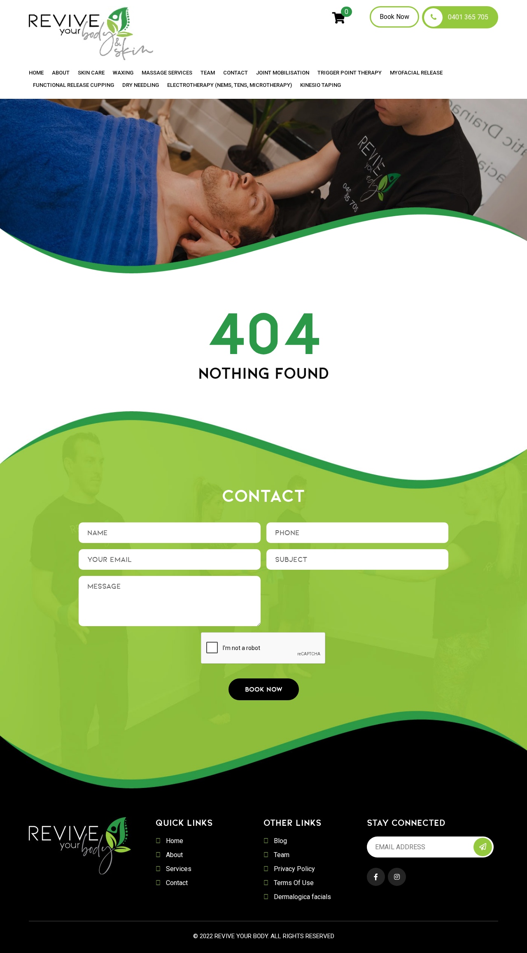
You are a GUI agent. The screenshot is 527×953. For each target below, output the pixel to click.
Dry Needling (140, 85)
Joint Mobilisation (282, 73)
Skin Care (91, 73)
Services (178, 869)
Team (208, 73)
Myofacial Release (416, 73)
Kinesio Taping (320, 85)
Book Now (394, 17)
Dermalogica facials (302, 897)
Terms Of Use (294, 883)
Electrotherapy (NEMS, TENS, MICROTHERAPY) (229, 85)
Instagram (397, 877)
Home (36, 73)
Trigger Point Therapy (349, 73)
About (61, 73)
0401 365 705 (468, 17)
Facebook (376, 877)
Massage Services (167, 73)
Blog (280, 841)
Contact (235, 73)
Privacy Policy (294, 869)
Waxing (123, 73)
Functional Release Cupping (73, 85)
